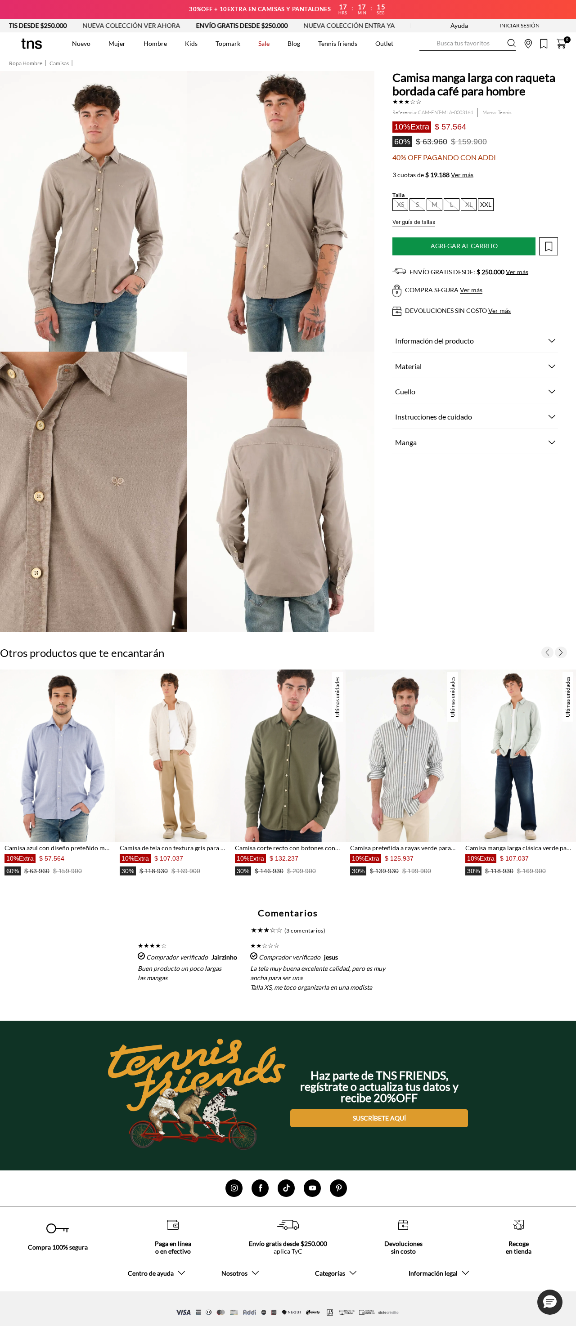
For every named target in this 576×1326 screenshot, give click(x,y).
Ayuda (459, 25)
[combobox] (467, 43)
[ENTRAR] (502, 26)
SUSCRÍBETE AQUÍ (379, 1118)
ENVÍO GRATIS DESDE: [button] (468, 272)
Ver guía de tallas (413, 222)
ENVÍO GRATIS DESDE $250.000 (188, 25)
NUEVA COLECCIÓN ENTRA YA (296, 25)
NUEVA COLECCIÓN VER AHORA (78, 25)
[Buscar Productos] (426, 43)
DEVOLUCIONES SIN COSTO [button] (457, 310)
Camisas (59, 63)
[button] (400, 204)
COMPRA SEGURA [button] (443, 290)
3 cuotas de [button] (432, 175)
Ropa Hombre (25, 63)
